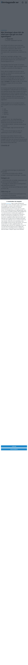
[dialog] (14, 432)
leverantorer (8, 203)
